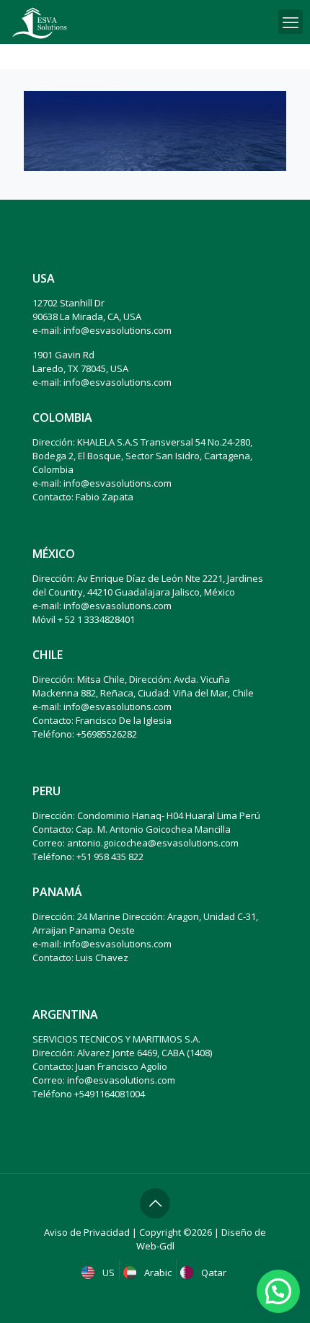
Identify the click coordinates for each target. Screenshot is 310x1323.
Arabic (157, 1272)
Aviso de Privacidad (87, 1232)
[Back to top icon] (155, 1203)
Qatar (212, 1272)
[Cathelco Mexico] (39, 22)
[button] (278, 1291)
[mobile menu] (290, 21)
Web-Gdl (155, 1245)
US (107, 1272)
